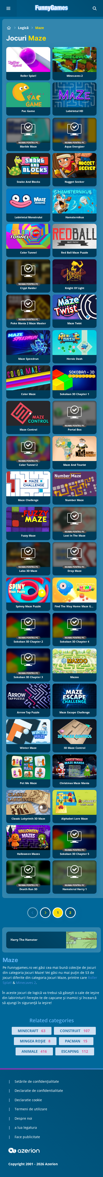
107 (86, 1030)
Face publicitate (27, 1137)
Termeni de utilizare (31, 1109)
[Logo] (51, 8)
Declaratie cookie (28, 1100)
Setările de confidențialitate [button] (37, 1081)
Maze (39, 27)
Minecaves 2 (26, 982)
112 (85, 1051)
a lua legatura (26, 1127)
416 (43, 1051)
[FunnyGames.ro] (8, 27)
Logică (23, 27)
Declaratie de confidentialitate (39, 1090)
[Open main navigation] (8, 8)
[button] (94, 8)
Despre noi (23, 1118)
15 (85, 1041)
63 (43, 1030)
